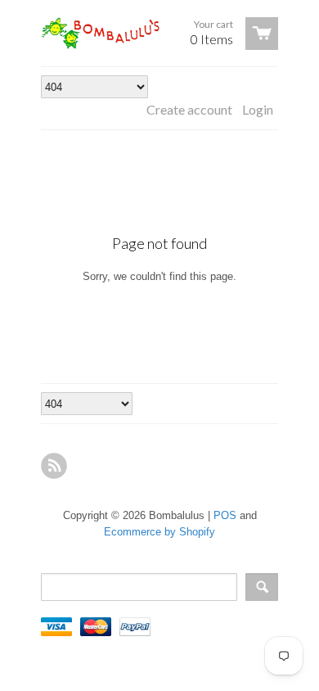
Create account (189, 109)
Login (257, 109)
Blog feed (54, 466)
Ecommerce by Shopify (159, 532)
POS (224, 515)
